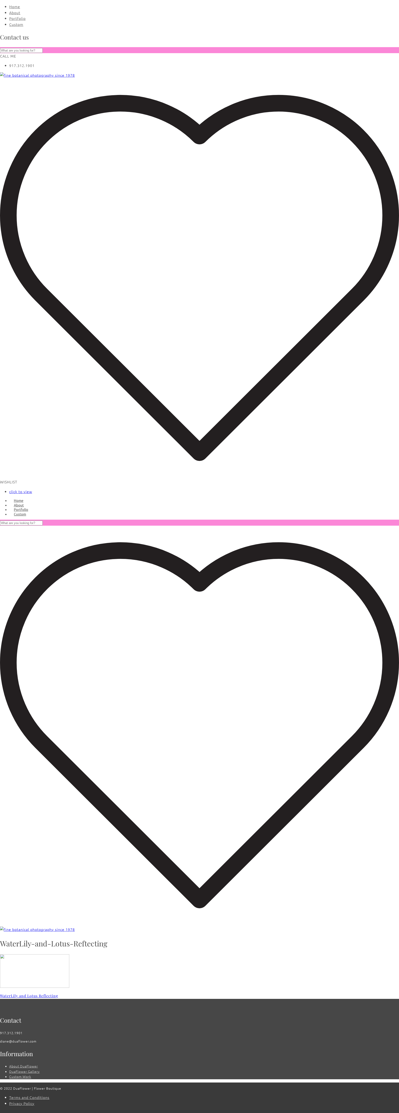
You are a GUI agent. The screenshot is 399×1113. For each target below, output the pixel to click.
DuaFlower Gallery (24, 1071)
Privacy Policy (21, 1103)
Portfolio (17, 18)
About (14, 12)
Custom (16, 24)
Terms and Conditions (29, 1097)
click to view (20, 491)
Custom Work (20, 1076)
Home (14, 6)
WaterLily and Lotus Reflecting (29, 995)
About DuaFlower (23, 1066)
